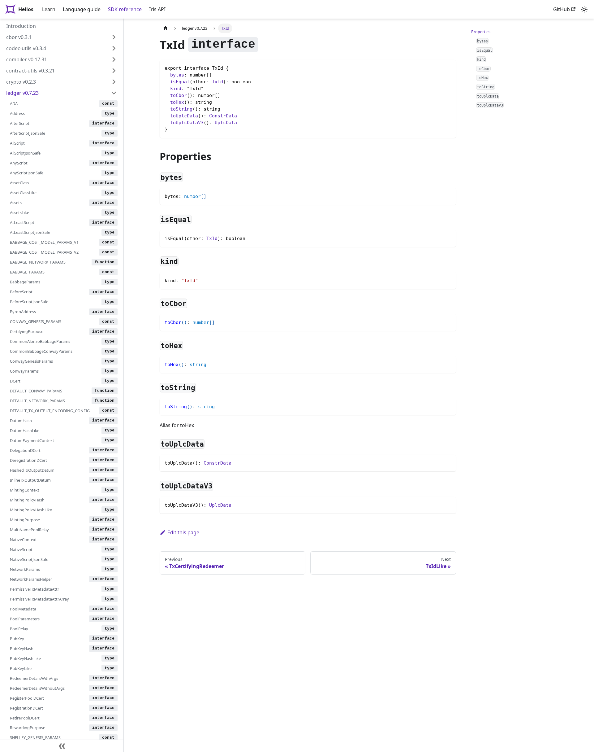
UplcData (226, 122)
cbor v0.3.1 (19, 37)
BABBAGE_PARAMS (27, 272)
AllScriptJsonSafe (25, 153)
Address (17, 113)
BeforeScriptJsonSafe (29, 301)
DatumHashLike (24, 430)
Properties (480, 31)
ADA (14, 103)
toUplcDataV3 (187, 122)
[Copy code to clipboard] (448, 195)
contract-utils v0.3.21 (30, 70)
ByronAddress (23, 311)
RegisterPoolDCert (27, 698)
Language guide (82, 9)
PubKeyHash (21, 648)
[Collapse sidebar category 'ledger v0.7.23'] (114, 93)
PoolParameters (25, 618)
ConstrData (223, 116)
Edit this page (183, 532)
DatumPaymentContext (32, 440)
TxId (217, 82)
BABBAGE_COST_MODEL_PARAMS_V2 (44, 252)
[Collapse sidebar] (62, 746)
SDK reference (125, 9)
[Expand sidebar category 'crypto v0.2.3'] (114, 82)
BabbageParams (25, 282)
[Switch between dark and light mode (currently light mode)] (584, 9)
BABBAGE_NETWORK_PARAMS (38, 262)
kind (175, 88)
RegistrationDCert (26, 707)
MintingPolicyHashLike (31, 509)
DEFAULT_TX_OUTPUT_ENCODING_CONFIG (50, 410)
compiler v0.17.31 (26, 59)
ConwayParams (24, 371)
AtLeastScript (22, 222)
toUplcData (184, 116)
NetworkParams (25, 569)
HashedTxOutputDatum (32, 470)
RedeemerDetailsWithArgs (34, 678)
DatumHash (21, 420)
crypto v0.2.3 (21, 81)
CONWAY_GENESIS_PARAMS (35, 321)
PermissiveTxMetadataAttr (34, 589)
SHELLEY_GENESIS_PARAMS (35, 737)
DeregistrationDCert (28, 460)
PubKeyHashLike (25, 658)
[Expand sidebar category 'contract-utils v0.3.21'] (114, 71)
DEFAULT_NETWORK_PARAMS (37, 401)
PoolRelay (19, 628)
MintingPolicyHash (27, 499)
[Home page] (165, 28)
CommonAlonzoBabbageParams (40, 341)
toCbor (178, 95)
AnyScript (19, 163)
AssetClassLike (23, 192)
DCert (15, 381)
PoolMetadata (23, 608)
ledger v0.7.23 (22, 93)
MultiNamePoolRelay (29, 529)
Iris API (157, 9)
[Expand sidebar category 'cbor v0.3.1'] (114, 37)
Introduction (21, 26)
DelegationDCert (25, 450)
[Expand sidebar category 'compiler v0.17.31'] (114, 59)
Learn (48, 9)
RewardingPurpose (27, 727)
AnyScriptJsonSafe (26, 173)
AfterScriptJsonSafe (27, 133)
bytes (177, 75)
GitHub (561, 9)
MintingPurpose (25, 519)
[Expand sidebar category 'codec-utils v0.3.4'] (114, 48)
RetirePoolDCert (25, 717)
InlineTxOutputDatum (30, 480)
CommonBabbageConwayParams (41, 351)
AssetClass (19, 183)
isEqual (180, 82)
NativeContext (23, 539)
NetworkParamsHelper (31, 579)
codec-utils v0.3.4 (26, 48)
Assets (16, 202)
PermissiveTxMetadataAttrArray (39, 598)
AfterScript (19, 123)
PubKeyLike (21, 668)
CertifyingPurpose (26, 331)
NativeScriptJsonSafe (29, 559)
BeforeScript (21, 292)
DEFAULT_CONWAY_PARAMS (36, 391)
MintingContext (24, 489)
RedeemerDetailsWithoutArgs (37, 688)
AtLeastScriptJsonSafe (30, 232)
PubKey (17, 638)
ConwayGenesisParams (31, 361)
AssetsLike (19, 212)
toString (181, 109)
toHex (177, 102)
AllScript (17, 143)
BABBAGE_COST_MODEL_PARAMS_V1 (44, 242)
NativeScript (21, 549)
